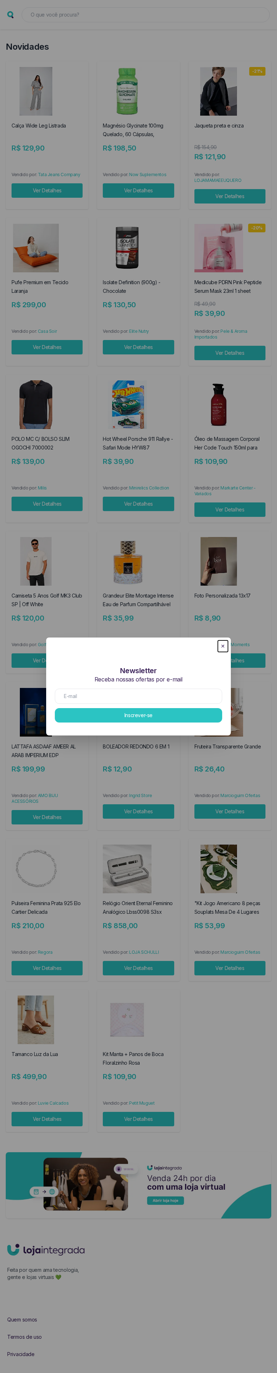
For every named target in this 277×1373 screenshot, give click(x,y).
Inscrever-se (138, 715)
